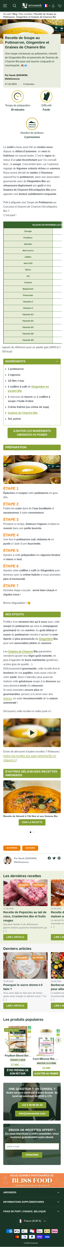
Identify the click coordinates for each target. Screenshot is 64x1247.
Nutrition (12, 848)
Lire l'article (15, 937)
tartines (7, 698)
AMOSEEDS (9, 1192)
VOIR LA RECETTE (32, 822)
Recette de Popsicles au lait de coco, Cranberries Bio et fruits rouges (24, 916)
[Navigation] (5, 5)
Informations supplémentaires (23, 1202)
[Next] (58, 1040)
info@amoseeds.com (32, 1113)
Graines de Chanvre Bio (23, 413)
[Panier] (59, 5)
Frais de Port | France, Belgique (24, 1211)
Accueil (7, 14)
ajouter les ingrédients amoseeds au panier (32, 433)
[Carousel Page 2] (33, 832)
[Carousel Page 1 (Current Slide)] (30, 832)
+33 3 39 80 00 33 (32, 1105)
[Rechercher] (14, 5)
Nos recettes (25, 14)
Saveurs (30, 848)
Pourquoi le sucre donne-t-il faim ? (23, 987)
